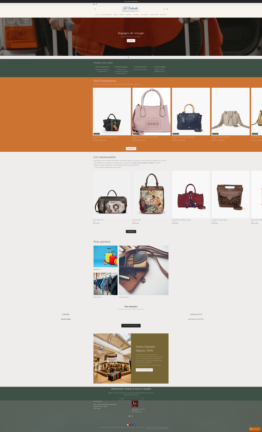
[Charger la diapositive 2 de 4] (128, 57)
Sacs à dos (96, 297)
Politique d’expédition (140, 427)
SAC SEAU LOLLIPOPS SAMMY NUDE (221, 137)
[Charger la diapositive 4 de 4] (132, 57)
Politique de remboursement (151, 427)
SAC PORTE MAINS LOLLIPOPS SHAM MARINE (183, 137)
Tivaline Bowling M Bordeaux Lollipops (181, 220)
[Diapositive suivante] (135, 57)
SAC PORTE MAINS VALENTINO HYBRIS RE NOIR (105, 137)
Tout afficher (131, 148)
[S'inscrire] (141, 398)
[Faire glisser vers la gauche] (127, 144)
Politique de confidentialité (130, 427)
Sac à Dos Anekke (136, 220)
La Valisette (105, 427)
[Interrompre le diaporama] (139, 57)
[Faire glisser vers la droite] (134, 144)
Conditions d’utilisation (164, 428)
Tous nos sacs (123, 297)
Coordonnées (149, 428)
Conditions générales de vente (163, 427)
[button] (94, 9)
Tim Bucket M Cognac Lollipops (219, 220)
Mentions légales (156, 428)
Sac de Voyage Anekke (98, 220)
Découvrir (136, 40)
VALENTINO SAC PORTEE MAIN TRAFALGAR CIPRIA (145, 137)
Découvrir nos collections (144, 369)
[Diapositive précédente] (122, 57)
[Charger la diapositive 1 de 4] (126, 57)
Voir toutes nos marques (131, 325)
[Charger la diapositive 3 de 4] (130, 57)
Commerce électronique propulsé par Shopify (115, 427)
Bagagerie (96, 269)
